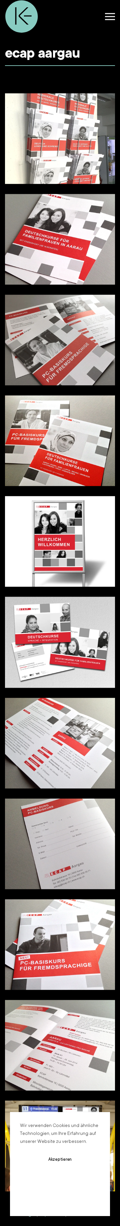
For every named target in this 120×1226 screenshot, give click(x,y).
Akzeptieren (60, 1159)
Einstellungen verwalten (60, 1199)
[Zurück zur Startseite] (21, 16)
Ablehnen (60, 1179)
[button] (110, 16)
